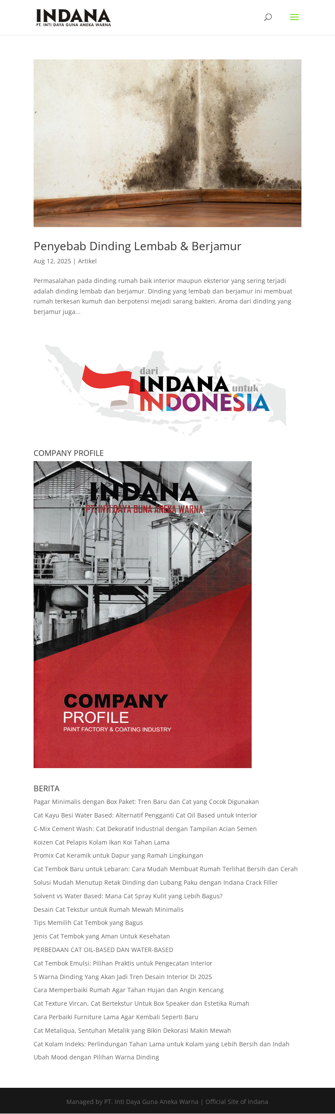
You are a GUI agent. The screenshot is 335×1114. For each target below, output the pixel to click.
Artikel (87, 261)
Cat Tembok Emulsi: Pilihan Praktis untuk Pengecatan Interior (123, 963)
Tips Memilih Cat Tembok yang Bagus (88, 922)
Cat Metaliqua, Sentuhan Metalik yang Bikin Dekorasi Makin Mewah (132, 1030)
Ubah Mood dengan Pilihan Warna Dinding (96, 1057)
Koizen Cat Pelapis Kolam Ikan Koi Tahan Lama (102, 842)
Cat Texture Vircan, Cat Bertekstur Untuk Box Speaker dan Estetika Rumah (142, 1003)
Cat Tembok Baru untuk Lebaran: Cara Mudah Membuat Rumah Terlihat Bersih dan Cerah (166, 869)
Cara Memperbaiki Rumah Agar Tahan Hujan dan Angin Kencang (129, 990)
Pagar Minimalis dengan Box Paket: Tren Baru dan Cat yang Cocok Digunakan (146, 801)
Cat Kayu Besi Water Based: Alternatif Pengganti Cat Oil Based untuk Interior (145, 815)
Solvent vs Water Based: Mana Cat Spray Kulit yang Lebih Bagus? (128, 896)
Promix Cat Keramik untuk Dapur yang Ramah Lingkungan (118, 855)
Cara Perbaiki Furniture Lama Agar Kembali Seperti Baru (116, 1017)
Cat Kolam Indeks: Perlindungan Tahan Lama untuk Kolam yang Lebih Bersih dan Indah (162, 1044)
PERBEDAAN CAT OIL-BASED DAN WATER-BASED (103, 949)
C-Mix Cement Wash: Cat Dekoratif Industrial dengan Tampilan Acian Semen (145, 828)
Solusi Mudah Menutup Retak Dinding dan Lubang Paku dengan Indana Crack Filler (156, 882)
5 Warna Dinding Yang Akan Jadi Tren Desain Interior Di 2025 (123, 977)
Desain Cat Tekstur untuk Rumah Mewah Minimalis (109, 909)
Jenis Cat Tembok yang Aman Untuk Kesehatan (102, 936)
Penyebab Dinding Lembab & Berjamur (138, 246)
